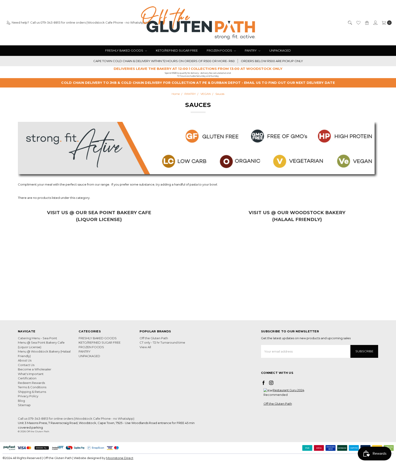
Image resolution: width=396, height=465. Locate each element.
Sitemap (24, 405)
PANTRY (251, 50)
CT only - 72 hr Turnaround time (162, 342)
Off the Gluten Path (154, 338)
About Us (24, 360)
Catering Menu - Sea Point (37, 338)
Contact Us (26, 365)
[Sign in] (375, 22)
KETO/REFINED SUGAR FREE (177, 50)
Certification (27, 378)
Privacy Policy (28, 396)
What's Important (31, 374)
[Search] (350, 22)
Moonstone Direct (119, 458)
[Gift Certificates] (367, 22)
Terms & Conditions (32, 387)
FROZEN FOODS (220, 50)
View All (145, 347)
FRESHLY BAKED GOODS (124, 50)
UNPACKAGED (280, 50)
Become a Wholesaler (34, 369)
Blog (21, 400)
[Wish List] (358, 22)
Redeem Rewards (31, 383)
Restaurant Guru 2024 (288, 390)
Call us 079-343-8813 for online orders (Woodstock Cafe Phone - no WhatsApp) (76, 418)
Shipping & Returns (32, 392)
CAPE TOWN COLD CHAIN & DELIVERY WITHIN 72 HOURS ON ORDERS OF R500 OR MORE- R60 (164, 61)
